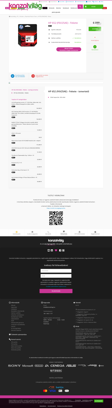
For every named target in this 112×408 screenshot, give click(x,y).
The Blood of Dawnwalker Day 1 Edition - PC (23, 155)
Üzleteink (62, 1)
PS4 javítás (14, 344)
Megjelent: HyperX (82, 312)
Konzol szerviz (16, 339)
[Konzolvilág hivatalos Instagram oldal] (63, 250)
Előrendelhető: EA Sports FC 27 (85, 309)
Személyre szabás (87, 400)
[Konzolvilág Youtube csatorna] (52, 250)
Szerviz (96, 1)
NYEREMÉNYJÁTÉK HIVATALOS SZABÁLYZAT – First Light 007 (89, 344)
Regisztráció (53, 1)
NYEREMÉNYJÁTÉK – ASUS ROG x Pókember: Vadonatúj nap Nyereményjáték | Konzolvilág (89, 347)
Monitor (58, 8)
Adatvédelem (15, 319)
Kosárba (95, 29)
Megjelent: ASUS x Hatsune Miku (86, 322)
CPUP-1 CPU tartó (16, 133)
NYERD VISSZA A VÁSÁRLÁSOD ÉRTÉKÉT (87, 331)
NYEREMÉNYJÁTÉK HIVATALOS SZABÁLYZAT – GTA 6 (89, 341)
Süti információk (52, 406)
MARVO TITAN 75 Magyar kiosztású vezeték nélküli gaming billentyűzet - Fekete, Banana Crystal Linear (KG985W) (25, 124)
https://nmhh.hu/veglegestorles (56, 208)
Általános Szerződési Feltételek (64, 406)
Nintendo (51, 8)
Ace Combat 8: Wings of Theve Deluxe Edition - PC (24, 177)
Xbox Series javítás (16, 346)
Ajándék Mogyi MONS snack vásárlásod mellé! (89, 329)
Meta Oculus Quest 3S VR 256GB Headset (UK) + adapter (26, 140)
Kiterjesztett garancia (17, 322)
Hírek (102, 1)
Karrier (89, 1)
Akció (7, 8)
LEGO (104, 8)
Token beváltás (81, 1)
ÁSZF (12, 321)
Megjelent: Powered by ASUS (85, 318)
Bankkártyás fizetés (16, 317)
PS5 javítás (14, 342)
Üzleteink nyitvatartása (19, 334)
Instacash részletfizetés (18, 324)
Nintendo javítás (16, 350)
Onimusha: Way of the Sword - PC (20, 170)
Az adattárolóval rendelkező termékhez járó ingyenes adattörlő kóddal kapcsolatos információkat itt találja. (56, 357)
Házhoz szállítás (16, 313)
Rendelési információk (17, 311)
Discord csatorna (16, 330)
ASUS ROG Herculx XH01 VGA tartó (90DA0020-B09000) (26, 148)
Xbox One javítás (16, 348)
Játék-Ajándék (56, 12)
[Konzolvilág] (56, 240)
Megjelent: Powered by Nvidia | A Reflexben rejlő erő (86, 314)
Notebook (66, 8)
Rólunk (13, 305)
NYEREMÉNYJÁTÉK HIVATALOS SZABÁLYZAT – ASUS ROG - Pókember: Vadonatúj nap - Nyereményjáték (89, 337)
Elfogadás (98, 401)
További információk (49, 402)
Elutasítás (78, 400)
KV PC (45, 8)
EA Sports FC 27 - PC (17, 162)
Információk (70, 1)
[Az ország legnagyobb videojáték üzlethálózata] (25, 6)
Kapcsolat (14, 307)
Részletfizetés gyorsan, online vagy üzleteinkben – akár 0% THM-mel (86, 333)
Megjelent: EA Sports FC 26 (84, 320)
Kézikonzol (74, 8)
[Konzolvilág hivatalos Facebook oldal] (60, 250)
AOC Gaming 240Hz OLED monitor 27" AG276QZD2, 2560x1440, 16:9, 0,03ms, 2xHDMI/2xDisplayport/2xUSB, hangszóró (26, 113)
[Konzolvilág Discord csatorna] (49, 250)
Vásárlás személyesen (17, 315)
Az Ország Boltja (16, 328)
